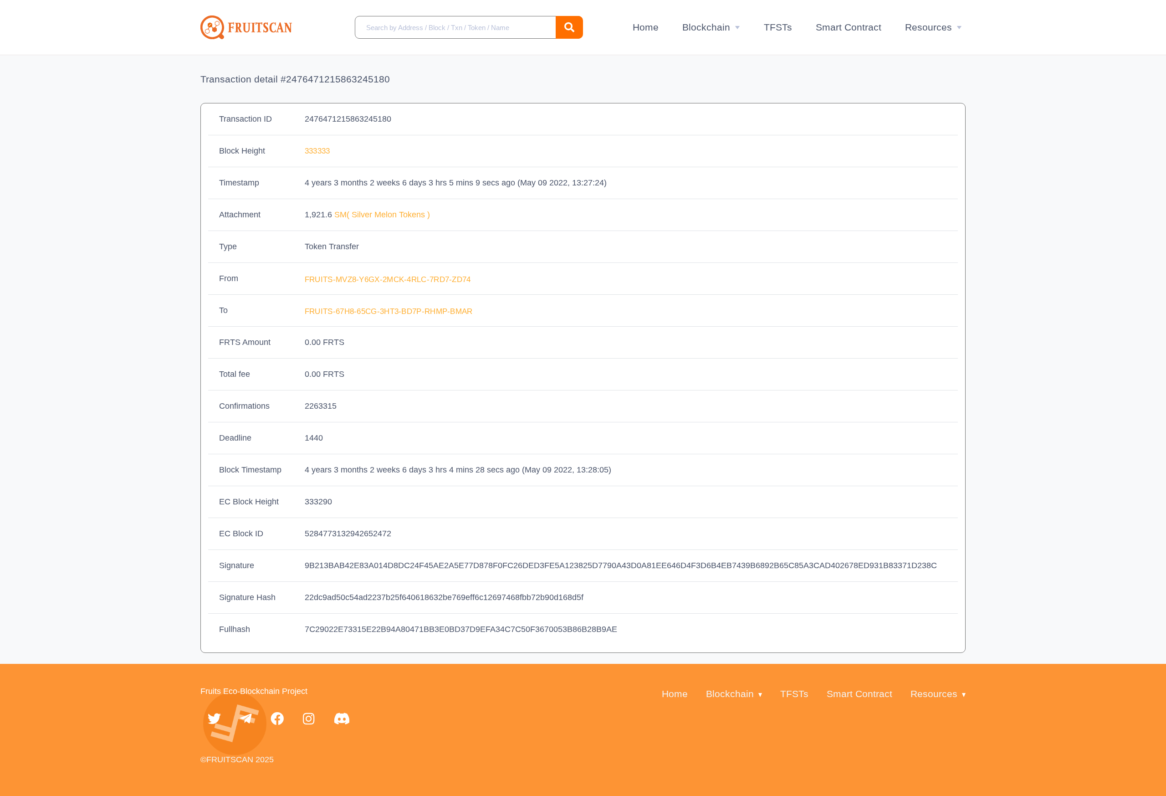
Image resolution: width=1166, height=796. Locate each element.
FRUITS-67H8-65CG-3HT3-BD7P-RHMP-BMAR (390, 311)
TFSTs (778, 27)
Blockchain (706, 27)
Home (646, 27)
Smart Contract (848, 27)
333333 (317, 151)
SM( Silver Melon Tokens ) (382, 214)
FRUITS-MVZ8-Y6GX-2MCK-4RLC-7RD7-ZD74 (389, 279)
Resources (928, 27)
